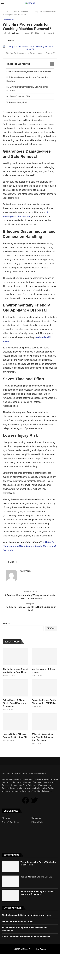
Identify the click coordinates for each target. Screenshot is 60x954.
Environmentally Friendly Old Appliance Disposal (27, 89)
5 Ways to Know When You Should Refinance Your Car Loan (42, 737)
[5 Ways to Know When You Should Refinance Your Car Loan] (44, 721)
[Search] (57, 3)
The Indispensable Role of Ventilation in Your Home (15, 670)
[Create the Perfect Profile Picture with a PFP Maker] (44, 687)
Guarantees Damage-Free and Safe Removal (30, 71)
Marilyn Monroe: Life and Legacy (44, 670)
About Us (6, 818)
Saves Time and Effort (20, 96)
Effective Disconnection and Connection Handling (27, 79)
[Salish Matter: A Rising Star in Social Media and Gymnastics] (15, 687)
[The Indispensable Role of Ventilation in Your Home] (15, 656)
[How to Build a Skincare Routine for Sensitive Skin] (15, 721)
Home (5, 11)
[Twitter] (34, 800)
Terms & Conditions (10, 822)
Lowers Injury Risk (18, 102)
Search (6, 623)
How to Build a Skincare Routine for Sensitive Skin (15, 735)
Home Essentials (21, 11)
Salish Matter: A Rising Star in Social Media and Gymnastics (14, 703)
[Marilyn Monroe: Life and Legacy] (44, 656)
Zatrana (15, 33)
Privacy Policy (37, 822)
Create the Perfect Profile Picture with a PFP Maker (44, 701)
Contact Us (36, 818)
